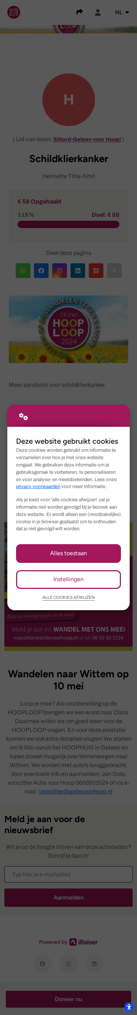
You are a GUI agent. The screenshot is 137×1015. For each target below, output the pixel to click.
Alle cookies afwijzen (68, 597)
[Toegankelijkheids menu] (129, 1007)
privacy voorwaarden (38, 486)
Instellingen (68, 579)
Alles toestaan (68, 553)
